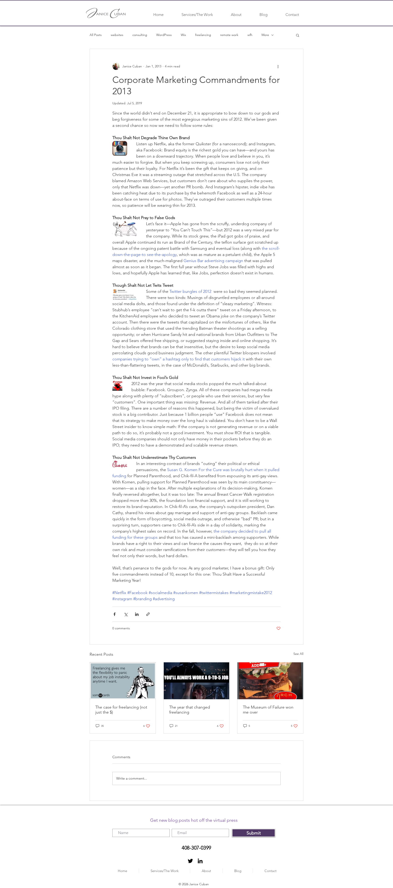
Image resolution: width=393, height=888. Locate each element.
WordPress (164, 35)
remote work (229, 35)
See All (298, 654)
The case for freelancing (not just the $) (121, 710)
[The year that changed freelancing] (196, 680)
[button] (297, 35)
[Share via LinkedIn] (137, 614)
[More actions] (278, 66)
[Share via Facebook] (114, 614)
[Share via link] (148, 614)
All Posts (96, 35)
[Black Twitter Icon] (190, 860)
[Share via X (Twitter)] (125, 614)
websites (117, 35)
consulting (139, 35)
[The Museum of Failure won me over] (270, 680)
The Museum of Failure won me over (268, 710)
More (265, 35)
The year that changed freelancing (189, 710)
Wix (183, 35)
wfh (249, 35)
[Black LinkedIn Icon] (200, 860)
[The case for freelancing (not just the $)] (123, 680)
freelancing (203, 35)
